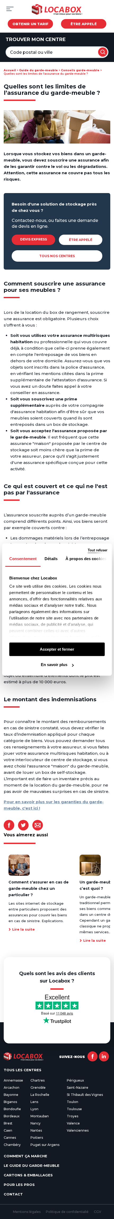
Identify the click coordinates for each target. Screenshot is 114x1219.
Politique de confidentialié (67, 1212)
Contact (13, 1194)
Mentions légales (27, 1212)
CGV (97, 1212)
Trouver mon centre (36, 39)
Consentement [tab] (23, 558)
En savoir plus (54, 664)
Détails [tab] (51, 558)
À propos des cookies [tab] (85, 558)
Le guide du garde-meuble (31, 1165)
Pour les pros (19, 1184)
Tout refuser (97, 550)
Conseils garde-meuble (80, 70)
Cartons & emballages (28, 1175)
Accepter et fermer (57, 649)
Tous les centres (22, 1070)
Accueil (10, 70)
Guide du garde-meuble (38, 70)
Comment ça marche (25, 1156)
